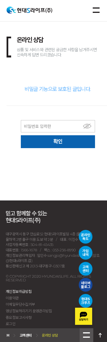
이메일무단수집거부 (20, 304)
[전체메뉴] (96, 10)
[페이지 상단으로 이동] (100, 335)
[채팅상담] (83, 316)
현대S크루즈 (85, 301)
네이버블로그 (85, 285)
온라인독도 (85, 237)
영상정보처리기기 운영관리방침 (29, 311)
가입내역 (85, 253)
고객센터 (85, 269)
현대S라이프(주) (29, 10)
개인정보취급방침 (19, 291)
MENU (86, 335)
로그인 (10, 323)
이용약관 (12, 298)
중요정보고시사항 (19, 317)
